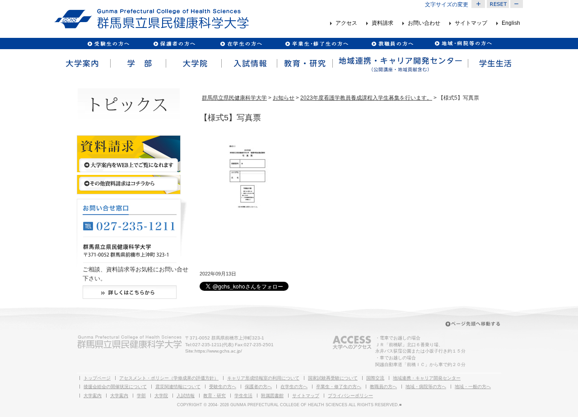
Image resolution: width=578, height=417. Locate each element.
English (511, 23)
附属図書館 (272, 395)
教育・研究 (304, 63)
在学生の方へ (294, 386)
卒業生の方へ (317, 43)
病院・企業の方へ (462, 43)
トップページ (97, 378)
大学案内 (82, 63)
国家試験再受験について (333, 378)
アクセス (346, 23)
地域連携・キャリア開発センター (427, 378)
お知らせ (283, 98)
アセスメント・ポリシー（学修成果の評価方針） (169, 378)
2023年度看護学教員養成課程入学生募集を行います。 (366, 98)
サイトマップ (471, 23)
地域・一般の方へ (473, 386)
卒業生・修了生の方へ (338, 386)
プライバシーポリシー (350, 395)
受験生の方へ (108, 43)
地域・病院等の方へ (426, 386)
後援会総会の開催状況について (115, 386)
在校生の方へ (241, 43)
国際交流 (375, 378)
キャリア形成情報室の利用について (263, 378)
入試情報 (248, 63)
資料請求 (382, 23)
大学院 (193, 63)
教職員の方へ (392, 43)
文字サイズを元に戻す (497, 4)
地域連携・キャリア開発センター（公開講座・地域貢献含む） (399, 63)
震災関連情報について (177, 386)
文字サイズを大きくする (478, 4)
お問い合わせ (424, 23)
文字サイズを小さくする (517, 4)
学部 (137, 63)
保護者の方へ (174, 43)
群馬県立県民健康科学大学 (234, 98)
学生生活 (495, 63)
